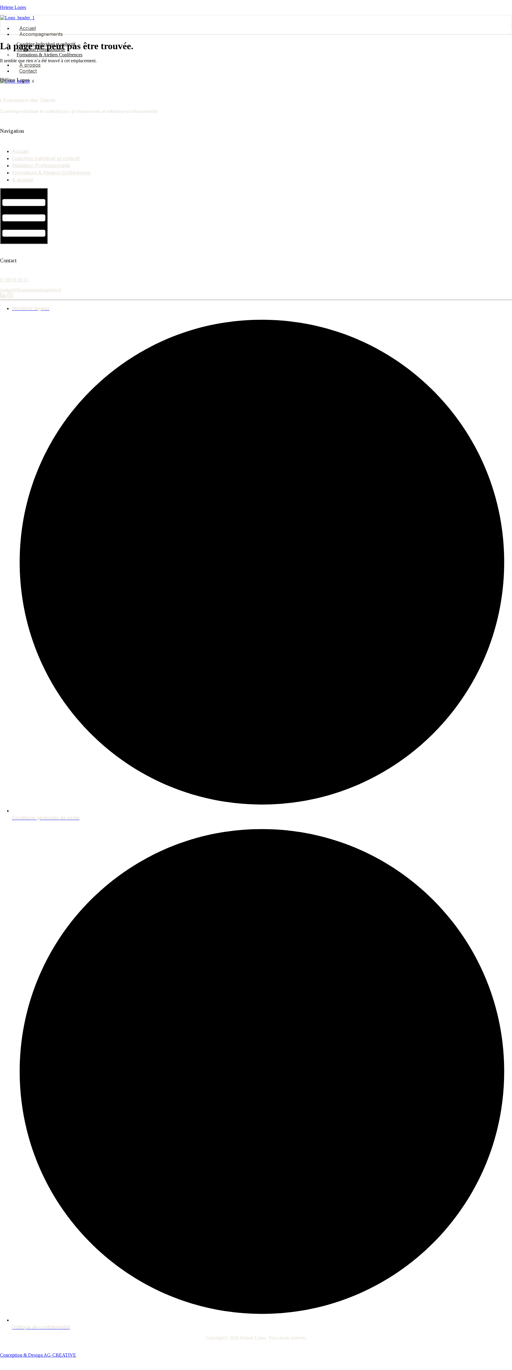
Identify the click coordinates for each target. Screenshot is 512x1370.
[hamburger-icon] (510, 25)
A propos (30, 65)
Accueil (27, 28)
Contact (28, 71)
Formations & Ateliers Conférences (49, 54)
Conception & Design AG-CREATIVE (38, 1355)
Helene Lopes (13, 7)
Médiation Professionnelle (41, 165)
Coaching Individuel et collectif (46, 158)
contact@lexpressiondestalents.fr (30, 289)
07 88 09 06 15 (14, 279)
